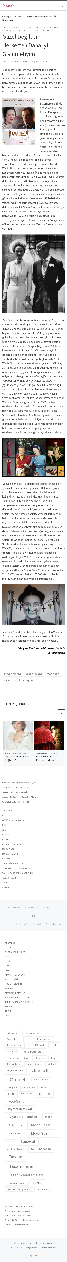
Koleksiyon (26, 1094)
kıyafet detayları (20, 1109)
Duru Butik (27, 1243)
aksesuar (13, 1033)
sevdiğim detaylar (16, 1149)
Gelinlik (52, 1064)
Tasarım (16, 1157)
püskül (10, 1141)
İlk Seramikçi (44, 1189)
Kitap (5, 839)
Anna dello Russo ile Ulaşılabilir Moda (19, 797)
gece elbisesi (34, 1064)
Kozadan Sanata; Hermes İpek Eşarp (19, 782)
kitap (11, 1093)
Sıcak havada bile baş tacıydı (15, 787)
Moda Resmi (15, 1125)
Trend (5, 882)
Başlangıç (6, 16)
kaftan (44, 1087)
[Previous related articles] (53, 712)
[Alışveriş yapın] (35, 1256)
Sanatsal (7, 858)
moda (48, 1116)
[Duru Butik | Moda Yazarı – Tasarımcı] (9, 5)
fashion (40, 1058)
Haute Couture (41, 1080)
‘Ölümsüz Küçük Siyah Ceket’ (15, 801)
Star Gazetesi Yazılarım (16, 868)
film (53, 1058)
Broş (28, 1039)
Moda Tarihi (9, 849)
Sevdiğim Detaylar (13, 863)
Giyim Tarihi (40, 1070)
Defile (54, 1045)
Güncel (6, 834)
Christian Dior (14, 1045)
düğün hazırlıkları (19, 1058)
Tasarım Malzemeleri (26, 1175)
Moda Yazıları (16, 1133)
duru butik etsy (33, 1051)
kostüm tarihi (19, 1101)
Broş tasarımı (44, 1039)
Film (4, 825)
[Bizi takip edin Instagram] (31, 1256)
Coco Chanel (35, 1045)
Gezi (4, 830)
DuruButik (15, 61)
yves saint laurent (16, 1183)
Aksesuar (17, 16)
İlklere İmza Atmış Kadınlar (19, 1189)
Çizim (5, 815)
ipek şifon (12, 1087)
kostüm (44, 1093)
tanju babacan (41, 1149)
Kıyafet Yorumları (13, 844)
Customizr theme (48, 1248)
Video (5, 887)
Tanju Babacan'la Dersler (17, 873)
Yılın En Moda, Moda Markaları (15, 792)
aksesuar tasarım (34, 1033)
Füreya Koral (14, 1064)
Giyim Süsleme (15, 1070)
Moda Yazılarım (11, 853)
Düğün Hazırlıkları (13, 820)
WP (22, 1248)
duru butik (12, 1052)
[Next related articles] (61, 712)
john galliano (29, 1087)
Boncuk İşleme (13, 1039)
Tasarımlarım (10, 877)
